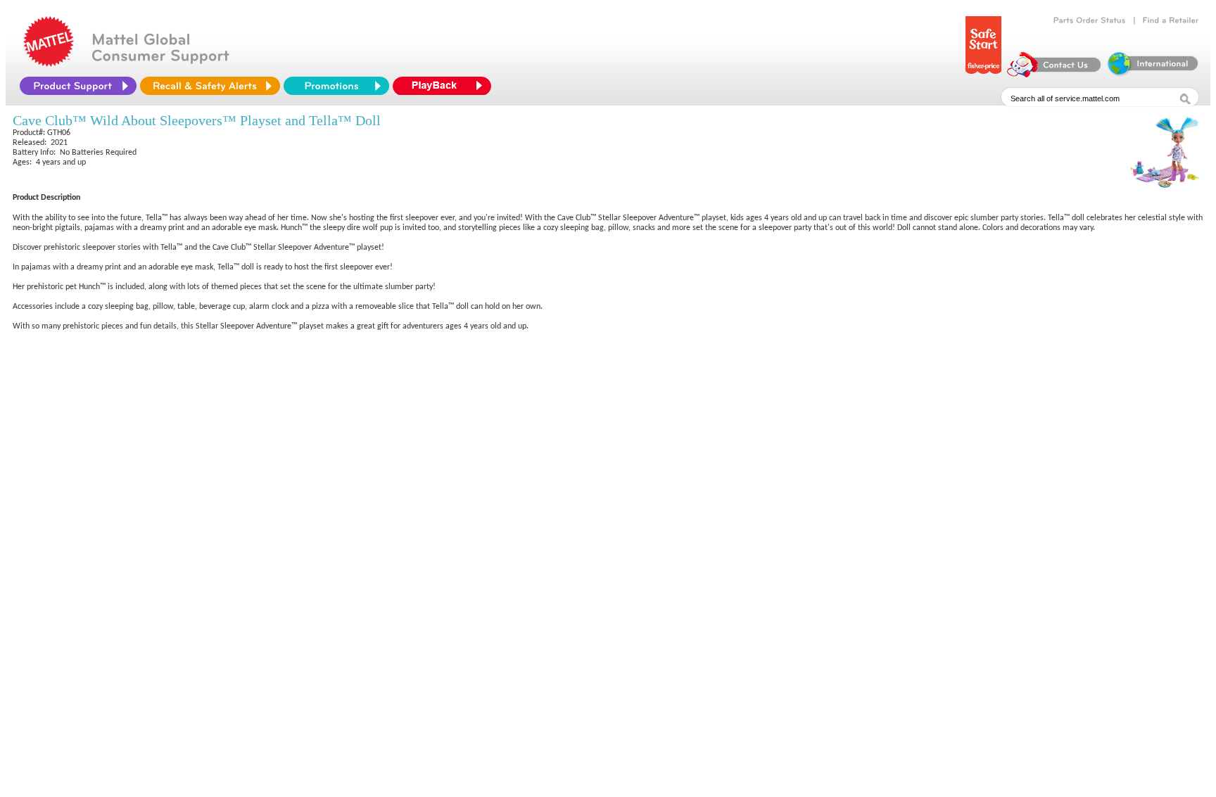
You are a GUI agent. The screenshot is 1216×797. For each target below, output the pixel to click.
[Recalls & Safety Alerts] (210, 86)
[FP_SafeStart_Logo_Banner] (983, 73)
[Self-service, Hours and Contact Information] (1054, 73)
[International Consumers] (1152, 73)
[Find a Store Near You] (1171, 20)
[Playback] (445, 86)
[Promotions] (336, 86)
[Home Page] (48, 63)
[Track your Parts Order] (1089, 20)
